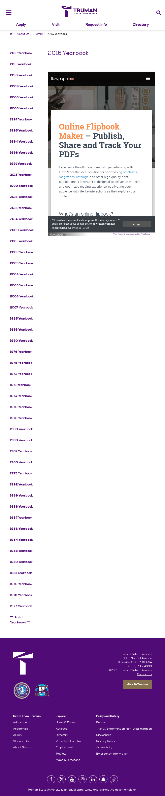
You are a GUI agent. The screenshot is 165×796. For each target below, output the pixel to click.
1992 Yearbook (21, 484)
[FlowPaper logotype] (58, 232)
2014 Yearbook (21, 219)
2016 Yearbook (21, 197)
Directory (141, 24)
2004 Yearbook (22, 274)
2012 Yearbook (21, 53)
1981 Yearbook (21, 573)
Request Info (96, 24)
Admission (20, 722)
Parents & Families (68, 741)
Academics (20, 728)
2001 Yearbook (21, 241)
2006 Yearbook (22, 296)
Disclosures (103, 735)
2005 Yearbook (21, 285)
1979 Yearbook (21, 584)
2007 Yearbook (21, 307)
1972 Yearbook (21, 374)
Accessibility (104, 747)
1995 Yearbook (21, 131)
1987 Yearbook (21, 518)
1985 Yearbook (21, 319)
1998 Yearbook (21, 153)
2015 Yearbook (21, 208)
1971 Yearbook (20, 385)
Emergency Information (112, 753)
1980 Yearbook (21, 462)
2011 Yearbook (21, 64)
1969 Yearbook (21, 429)
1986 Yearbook (21, 529)
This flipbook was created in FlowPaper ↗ (133, 234)
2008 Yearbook (22, 97)
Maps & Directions (68, 760)
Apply (21, 24)
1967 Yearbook (21, 451)
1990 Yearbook (21, 341)
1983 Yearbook (21, 551)
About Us (23, 34)
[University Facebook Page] (51, 779)
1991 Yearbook (21, 164)
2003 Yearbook (21, 263)
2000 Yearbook (22, 230)
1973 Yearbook (21, 473)
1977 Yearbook (21, 606)
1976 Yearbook (21, 352)
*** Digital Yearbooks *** (20, 619)
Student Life (21, 741)
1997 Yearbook (21, 119)
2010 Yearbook (21, 75)
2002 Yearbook (21, 252)
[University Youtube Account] (72, 779)
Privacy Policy (105, 741)
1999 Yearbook (21, 186)
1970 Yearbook (21, 407)
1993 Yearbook (21, 330)
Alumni (38, 34)
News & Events (66, 722)
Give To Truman (137, 684)
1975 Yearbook (21, 363)
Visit (56, 24)
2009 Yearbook (22, 86)
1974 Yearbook (21, 396)
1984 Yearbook (21, 540)
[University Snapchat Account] (103, 779)
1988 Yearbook (21, 507)
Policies (101, 722)
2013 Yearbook (21, 175)
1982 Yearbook (21, 562)
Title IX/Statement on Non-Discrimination (124, 728)
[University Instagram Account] (82, 779)
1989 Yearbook (21, 496)
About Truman (22, 747)
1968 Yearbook (21, 440)
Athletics (61, 728)
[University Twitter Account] (62, 779)
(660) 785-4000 (140, 666)
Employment (64, 747)
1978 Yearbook (21, 595)
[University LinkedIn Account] (93, 779)
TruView (61, 753)
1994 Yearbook (21, 142)
